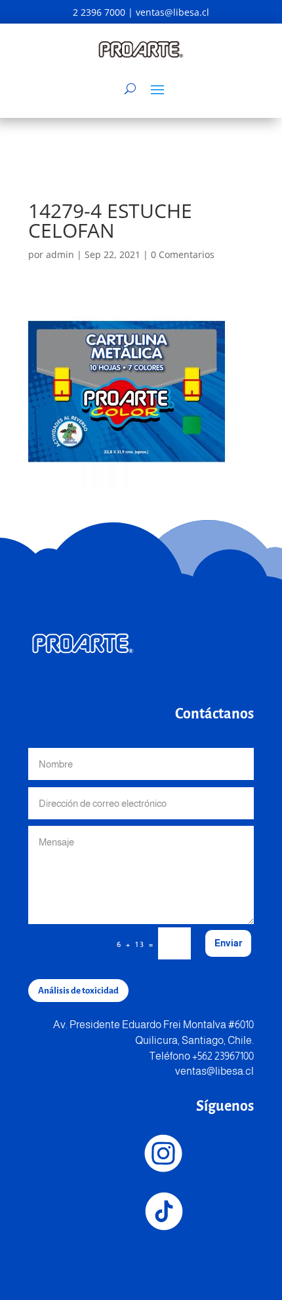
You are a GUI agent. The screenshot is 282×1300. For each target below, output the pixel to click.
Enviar (228, 943)
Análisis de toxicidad (78, 990)
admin (60, 254)
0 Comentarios (182, 254)
